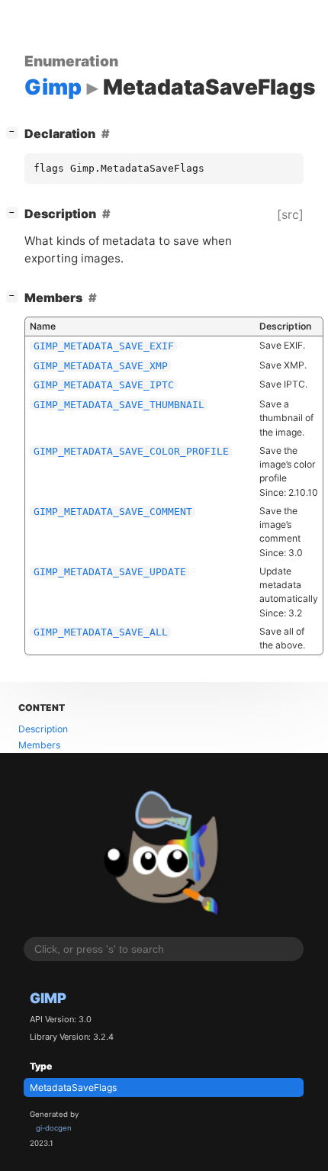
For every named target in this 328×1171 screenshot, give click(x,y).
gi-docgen (54, 1128)
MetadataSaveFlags (73, 1087)
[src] (290, 214)
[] (15, 131)
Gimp (48, 997)
